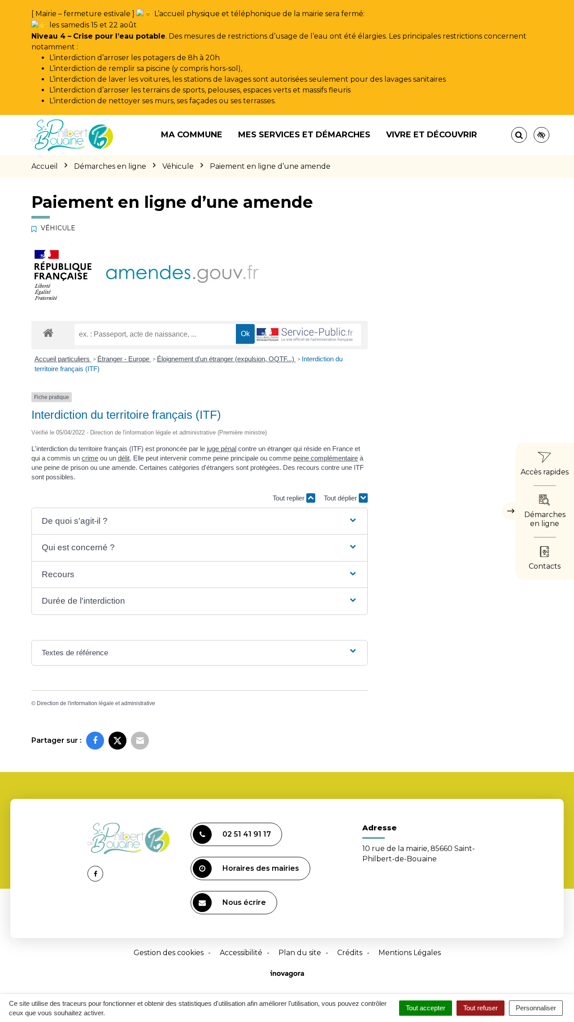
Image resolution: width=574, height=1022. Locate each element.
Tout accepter (425, 1008)
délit (124, 458)
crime (90, 458)
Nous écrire (244, 902)
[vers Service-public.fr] (305, 335)
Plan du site (299, 952)
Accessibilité (241, 952)
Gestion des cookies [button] (169, 952)
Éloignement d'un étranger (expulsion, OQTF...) (226, 359)
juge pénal (221, 448)
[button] (199, 521)
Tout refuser (480, 1008)
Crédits (349, 952)
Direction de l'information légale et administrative (96, 703)
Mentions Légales (409, 952)
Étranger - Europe (124, 359)
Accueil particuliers (63, 359)
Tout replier (289, 498)
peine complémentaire (325, 458)
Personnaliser (536, 1008)
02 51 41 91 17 (246, 834)
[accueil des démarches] (48, 332)
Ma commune (191, 135)
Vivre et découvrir (431, 135)
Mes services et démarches (304, 135)
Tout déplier (341, 498)
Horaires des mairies (260, 868)
